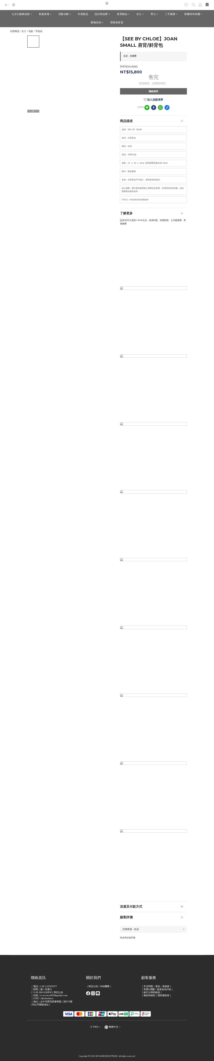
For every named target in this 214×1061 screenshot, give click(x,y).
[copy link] (167, 107)
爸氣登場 (44, 14)
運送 (157, 986)
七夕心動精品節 (21, 14)
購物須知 (96, 22)
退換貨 (165, 986)
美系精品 (122, 14)
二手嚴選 (170, 14)
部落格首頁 (116, 22)
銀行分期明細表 (152, 992)
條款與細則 (149, 995)
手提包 (38, 31)
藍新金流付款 (164, 989)
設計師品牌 (101, 14)
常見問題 (148, 986)
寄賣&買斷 (149, 989)
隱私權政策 (163, 995)
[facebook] (153, 107)
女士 (139, 14)
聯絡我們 (153, 91)
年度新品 (83, 14)
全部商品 (14, 31)
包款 (30, 31)
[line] (146, 107)
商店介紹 (93, 986)
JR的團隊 (105, 986)
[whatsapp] (160, 107)
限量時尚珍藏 (192, 14)
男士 (153, 14)
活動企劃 (63, 14)
